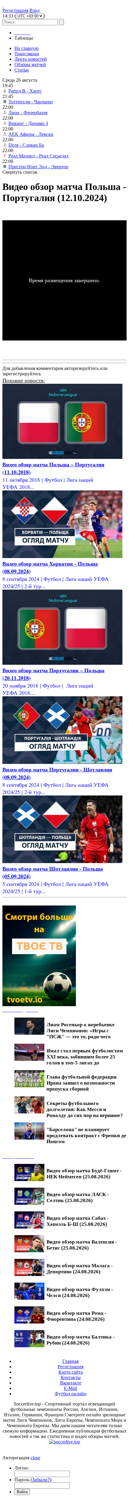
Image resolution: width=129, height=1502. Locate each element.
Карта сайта (70, 1372)
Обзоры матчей (30, 64)
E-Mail (70, 1388)
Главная (70, 1361)
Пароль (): (33, 1479)
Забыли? (41, 1479)
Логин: (21, 1467)
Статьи (21, 69)
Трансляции (26, 53)
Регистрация (15, 10)
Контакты (71, 1377)
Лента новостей (30, 59)
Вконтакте (70, 1382)
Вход (34, 10)
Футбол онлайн (70, 1393)
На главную (26, 48)
